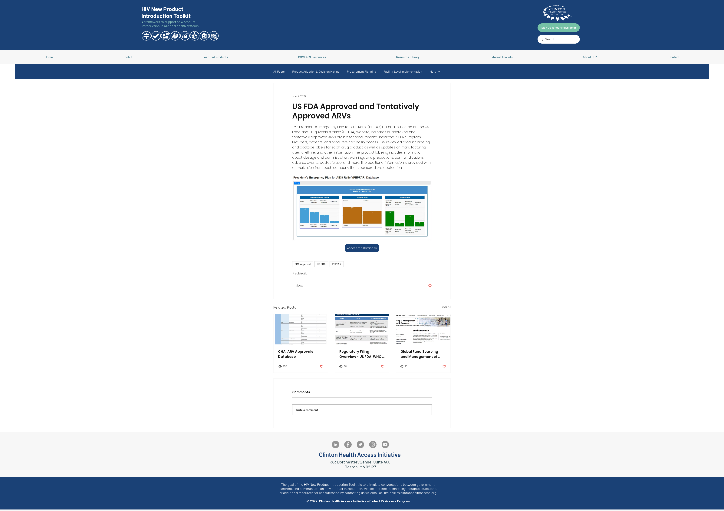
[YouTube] (385, 444)
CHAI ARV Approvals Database (295, 354)
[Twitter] (360, 444)
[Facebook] (348, 444)
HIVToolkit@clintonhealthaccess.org (409, 493)
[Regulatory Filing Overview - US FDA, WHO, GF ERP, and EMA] (362, 329)
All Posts (279, 71)
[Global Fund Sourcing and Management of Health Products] (423, 329)
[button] (501, 57)
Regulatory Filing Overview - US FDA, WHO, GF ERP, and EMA (360, 354)
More (433, 71)
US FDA (321, 264)
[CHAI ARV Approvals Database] (301, 329)
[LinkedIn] (335, 444)
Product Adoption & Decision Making (315, 71)
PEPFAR (336, 264)
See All (446, 307)
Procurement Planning (361, 71)
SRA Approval (303, 264)
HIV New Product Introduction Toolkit (166, 12)
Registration (301, 273)
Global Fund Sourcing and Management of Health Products (419, 354)
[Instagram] (373, 444)
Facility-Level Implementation (402, 71)
